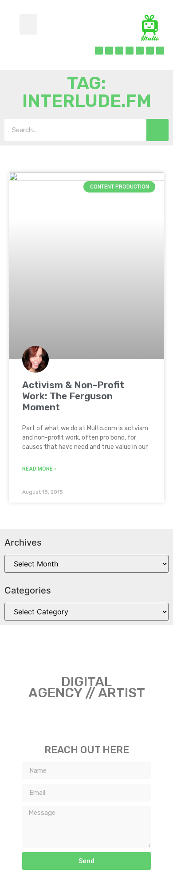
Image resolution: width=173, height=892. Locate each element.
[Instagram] (119, 51)
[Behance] (140, 51)
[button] (28, 24)
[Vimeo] (150, 51)
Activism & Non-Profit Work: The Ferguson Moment (73, 396)
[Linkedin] (130, 51)
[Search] (157, 130)
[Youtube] (160, 51)
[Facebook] (99, 51)
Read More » (39, 469)
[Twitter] (109, 51)
